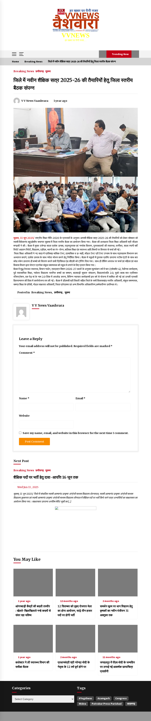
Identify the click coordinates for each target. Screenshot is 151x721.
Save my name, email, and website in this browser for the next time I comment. (76, 433)
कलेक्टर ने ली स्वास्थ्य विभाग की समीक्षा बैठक (32, 664)
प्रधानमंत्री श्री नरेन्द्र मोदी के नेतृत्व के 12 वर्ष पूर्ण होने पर (74, 664)
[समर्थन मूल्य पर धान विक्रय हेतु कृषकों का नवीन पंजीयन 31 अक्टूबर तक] (118, 582)
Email (80, 398)
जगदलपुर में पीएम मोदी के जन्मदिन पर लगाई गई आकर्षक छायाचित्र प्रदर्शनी (117, 666)
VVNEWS (75, 35)
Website (24, 415)
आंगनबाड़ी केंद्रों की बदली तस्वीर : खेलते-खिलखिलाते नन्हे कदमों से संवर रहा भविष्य (33, 610)
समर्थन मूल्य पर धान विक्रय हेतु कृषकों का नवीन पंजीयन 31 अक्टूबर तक (116, 610)
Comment (27, 352)
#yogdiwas (85, 698)
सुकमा (48, 71)
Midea (82, 703)
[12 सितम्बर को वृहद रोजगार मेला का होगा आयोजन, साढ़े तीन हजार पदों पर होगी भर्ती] (75, 582)
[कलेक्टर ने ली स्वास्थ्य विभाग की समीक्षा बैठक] (33, 639)
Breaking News (23, 71)
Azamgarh (104, 698)
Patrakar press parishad (107, 703)
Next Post (21, 461)
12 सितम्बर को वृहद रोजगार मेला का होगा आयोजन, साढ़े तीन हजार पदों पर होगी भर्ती (75, 610)
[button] (102, 54)
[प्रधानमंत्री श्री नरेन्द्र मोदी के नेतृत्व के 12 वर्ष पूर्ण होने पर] (75, 639)
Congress (121, 698)
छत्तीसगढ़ (40, 71)
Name (24, 398)
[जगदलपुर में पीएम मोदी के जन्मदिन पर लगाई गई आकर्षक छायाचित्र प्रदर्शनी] (118, 639)
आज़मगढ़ (131, 703)
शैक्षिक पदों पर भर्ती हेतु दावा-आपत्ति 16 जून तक (45, 477)
